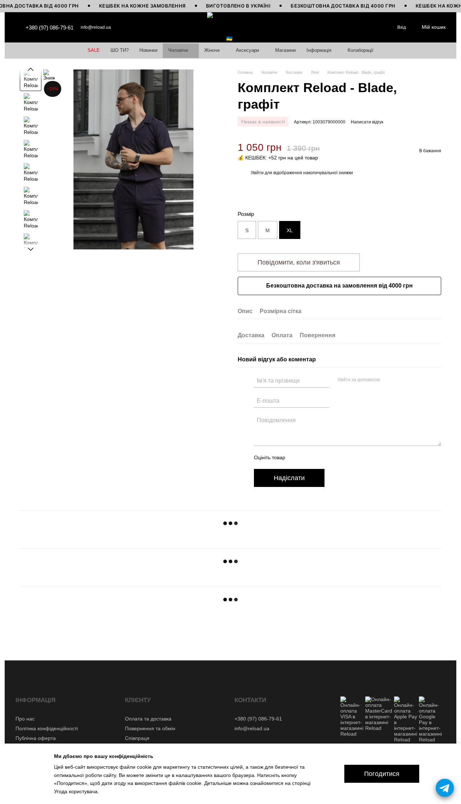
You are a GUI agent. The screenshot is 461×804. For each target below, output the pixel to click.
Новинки (148, 50)
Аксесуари (247, 50)
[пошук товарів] (362, 27)
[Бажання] (378, 27)
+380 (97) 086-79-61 (49, 27)
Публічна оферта (35, 738)
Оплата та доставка (148, 719)
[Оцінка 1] (297, 457)
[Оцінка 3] (320, 457)
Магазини (285, 50)
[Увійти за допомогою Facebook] (388, 380)
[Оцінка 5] (343, 457)
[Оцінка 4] (331, 457)
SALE (94, 50)
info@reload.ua (96, 27)
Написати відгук (367, 122)
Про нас (25, 719)
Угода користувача (76, 791)
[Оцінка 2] (308, 457)
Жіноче (212, 50)
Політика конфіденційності (46, 728)
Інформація (318, 50)
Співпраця (137, 738)
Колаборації (360, 50)
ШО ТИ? (120, 50)
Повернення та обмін (150, 728)
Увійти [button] (257, 172)
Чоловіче (178, 50)
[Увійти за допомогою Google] (399, 380)
